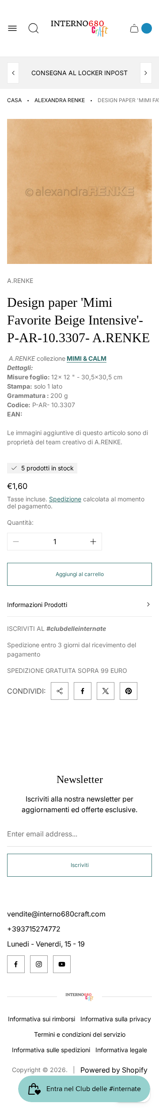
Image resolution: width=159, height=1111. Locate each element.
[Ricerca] (33, 28)
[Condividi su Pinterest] (128, 691)
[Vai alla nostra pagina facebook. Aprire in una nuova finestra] (16, 964)
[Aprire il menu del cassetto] (12, 28)
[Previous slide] (13, 73)
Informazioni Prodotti (37, 604)
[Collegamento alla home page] (79, 997)
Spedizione (65, 499)
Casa (14, 100)
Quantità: (20, 522)
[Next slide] (146, 73)
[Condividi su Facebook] (82, 691)
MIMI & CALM (86, 358)
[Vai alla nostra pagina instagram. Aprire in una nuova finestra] (39, 964)
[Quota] (59, 691)
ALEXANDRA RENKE (59, 100)
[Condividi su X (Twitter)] (105, 691)
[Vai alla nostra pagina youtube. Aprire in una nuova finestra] (62, 964)
